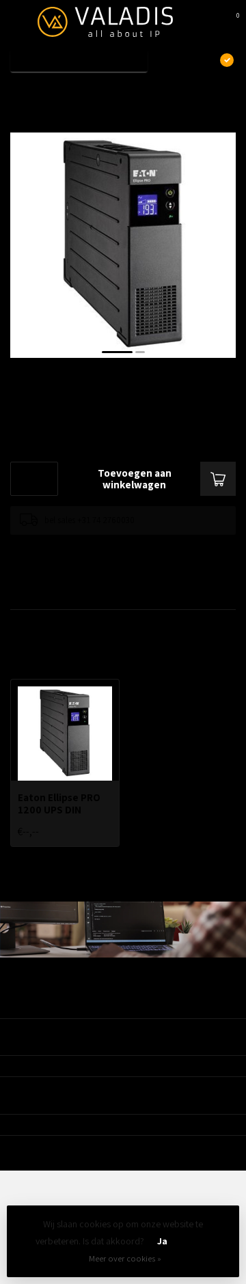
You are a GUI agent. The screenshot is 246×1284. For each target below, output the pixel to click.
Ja (162, 1241)
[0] (228, 22)
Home (21, 91)
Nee (195, 1241)
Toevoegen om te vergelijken (63, 548)
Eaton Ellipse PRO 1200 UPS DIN (116, 91)
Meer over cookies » (125, 1258)
